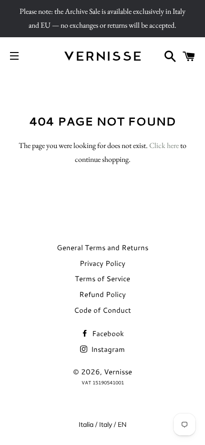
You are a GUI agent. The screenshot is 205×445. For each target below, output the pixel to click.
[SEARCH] (170, 56)
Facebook (107, 333)
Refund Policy (102, 294)
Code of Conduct (102, 310)
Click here (164, 145)
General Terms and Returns (102, 248)
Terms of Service (102, 279)
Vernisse (118, 372)
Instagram (107, 349)
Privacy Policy (102, 263)
